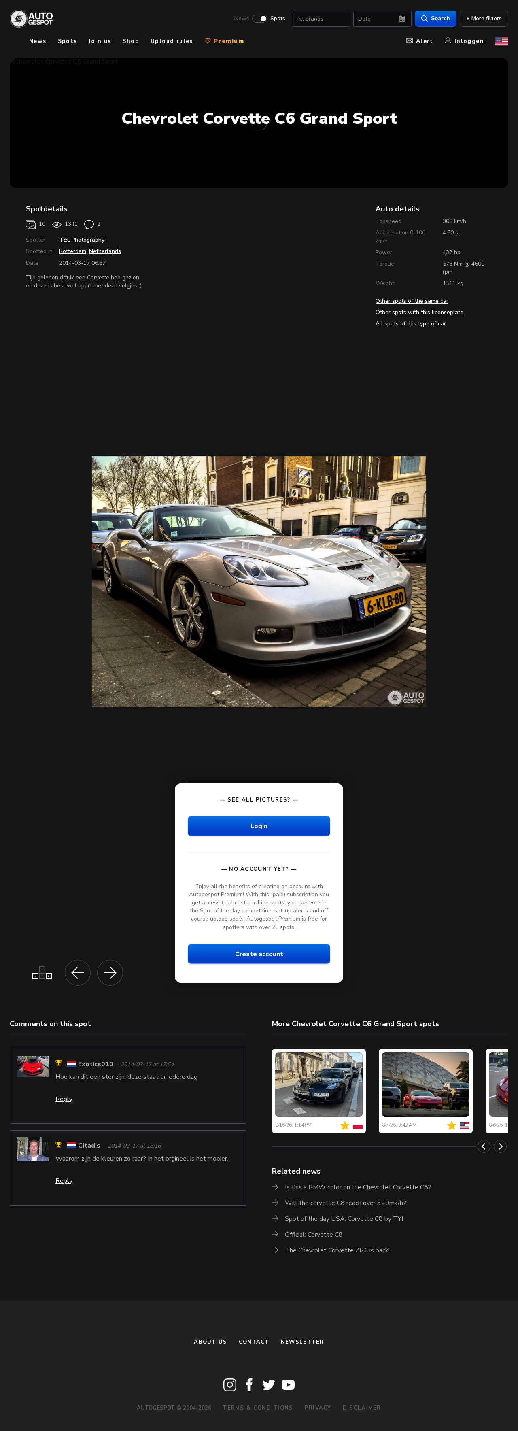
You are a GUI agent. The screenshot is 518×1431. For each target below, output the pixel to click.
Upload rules (172, 41)
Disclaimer (362, 1408)
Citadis (89, 1146)
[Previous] (484, 1146)
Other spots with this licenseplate (419, 312)
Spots (277, 18)
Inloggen (469, 41)
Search (440, 18)
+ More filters (484, 18)
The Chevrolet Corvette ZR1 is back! (337, 1250)
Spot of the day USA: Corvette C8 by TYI (344, 1218)
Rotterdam (72, 251)
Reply (63, 1099)
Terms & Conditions (258, 1408)
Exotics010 (95, 1064)
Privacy (318, 1408)
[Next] (500, 1146)
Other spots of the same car (412, 301)
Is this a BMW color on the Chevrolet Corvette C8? (358, 1187)
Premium (228, 41)
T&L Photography (81, 240)
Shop (130, 41)
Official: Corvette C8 (314, 1234)
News (241, 18)
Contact (254, 1342)
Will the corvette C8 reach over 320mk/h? (345, 1203)
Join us (100, 41)
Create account (259, 953)
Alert (424, 41)
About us (210, 1342)
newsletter (302, 1342)
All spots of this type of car (411, 323)
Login (259, 825)
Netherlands (105, 251)
